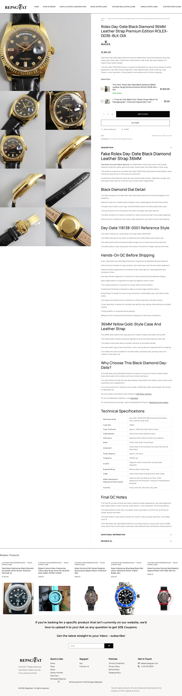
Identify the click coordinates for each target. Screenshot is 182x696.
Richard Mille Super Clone (123, 7)
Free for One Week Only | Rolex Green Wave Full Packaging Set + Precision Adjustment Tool (135, 100)
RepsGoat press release (158, 402)
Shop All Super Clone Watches (73, 7)
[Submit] (108, 645)
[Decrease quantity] (102, 114)
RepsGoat (134, 398)
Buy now (135, 123)
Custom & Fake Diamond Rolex (121, 139)
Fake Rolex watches (144, 394)
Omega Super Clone (149, 7)
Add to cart (143, 114)
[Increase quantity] (113, 114)
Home (36, 7)
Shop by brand (49, 7)
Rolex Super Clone (99, 7)
